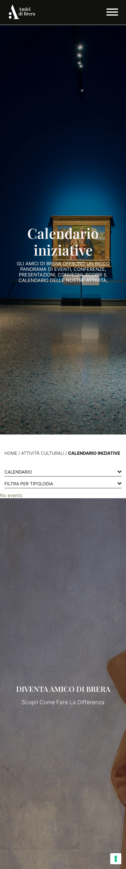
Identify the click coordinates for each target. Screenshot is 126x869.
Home (10, 453)
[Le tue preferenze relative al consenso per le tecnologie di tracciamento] (115, 858)
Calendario (18, 472)
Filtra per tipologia (28, 483)
